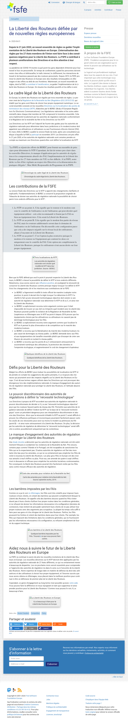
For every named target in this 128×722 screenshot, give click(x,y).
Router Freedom (23, 613)
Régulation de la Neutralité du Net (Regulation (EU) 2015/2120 (48, 100)
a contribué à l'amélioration (37, 84)
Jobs (48, 700)
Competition (35, 613)
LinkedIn (17, 628)
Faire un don (116, 2)
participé (35, 135)
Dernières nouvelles (92, 37)
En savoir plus (90, 103)
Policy (44, 613)
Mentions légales (52, 703)
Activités (97, 10)
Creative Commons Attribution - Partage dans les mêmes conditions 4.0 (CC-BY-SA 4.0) (23, 707)
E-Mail (31, 628)
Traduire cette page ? (94, 703)
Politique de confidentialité (56, 707)
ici (40, 536)
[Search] (84, 2)
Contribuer (108, 10)
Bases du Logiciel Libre (94, 41)
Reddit (60, 624)
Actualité (15, 19)
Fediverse (17, 624)
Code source (90, 696)
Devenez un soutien (92, 47)
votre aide (74, 583)
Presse (118, 10)
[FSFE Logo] (17, 7)
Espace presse (90, 33)
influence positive (46, 283)
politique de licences (14, 715)
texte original (91, 712)
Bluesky (31, 624)
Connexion (55, 2)
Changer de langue (72, 2)
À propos (87, 10)
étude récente (18, 442)
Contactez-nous (52, 696)
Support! (45, 628)
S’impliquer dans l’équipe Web (97, 700)
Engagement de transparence (57, 711)
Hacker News (46, 624)
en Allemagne (34, 493)
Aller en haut (118, 677)
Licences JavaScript (54, 715)
